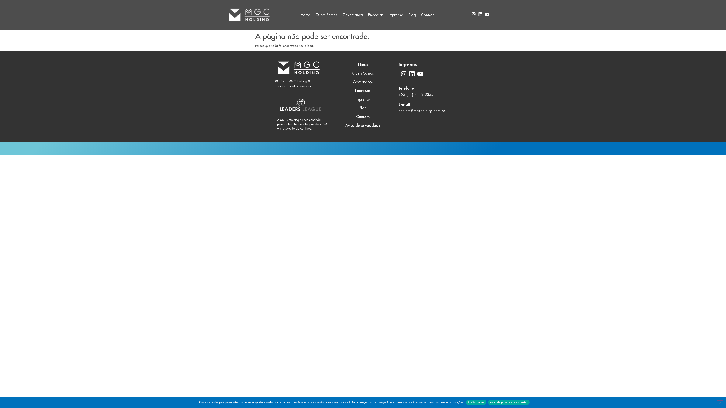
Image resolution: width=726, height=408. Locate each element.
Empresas (375, 14)
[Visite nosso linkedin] (412, 74)
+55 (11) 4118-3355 (416, 94)
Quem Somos (326, 14)
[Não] (720, 402)
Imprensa (396, 14)
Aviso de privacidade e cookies (509, 402)
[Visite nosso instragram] (404, 74)
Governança (352, 14)
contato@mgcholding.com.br (422, 111)
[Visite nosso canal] (420, 74)
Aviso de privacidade (362, 125)
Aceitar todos (476, 402)
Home (305, 14)
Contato (428, 14)
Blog (412, 14)
